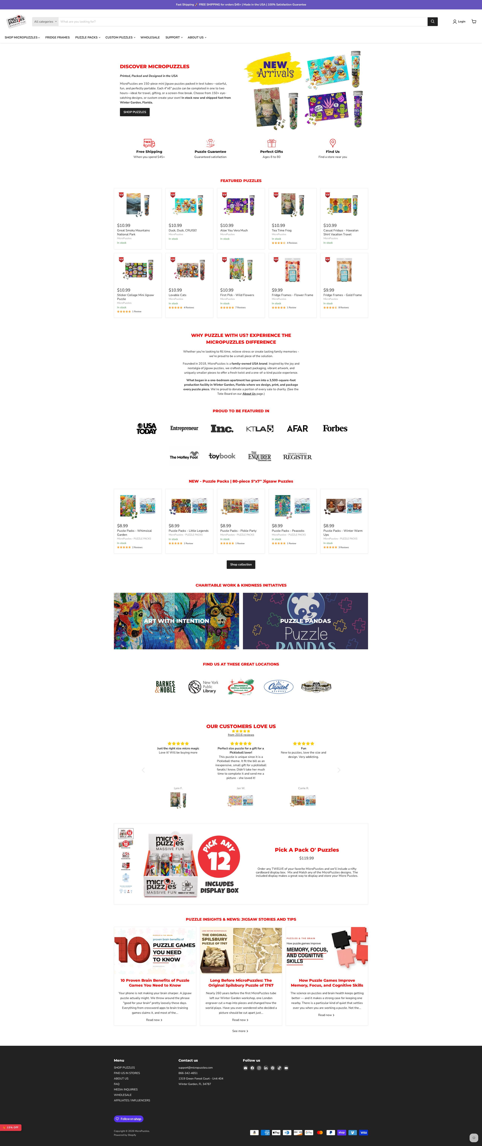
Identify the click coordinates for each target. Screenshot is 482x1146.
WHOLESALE (150, 37)
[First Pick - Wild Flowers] (241, 270)
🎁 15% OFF (10, 1127)
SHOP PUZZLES (135, 112)
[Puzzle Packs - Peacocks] (292, 506)
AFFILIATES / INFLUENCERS (132, 1100)
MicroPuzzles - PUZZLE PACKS (134, 538)
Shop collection (241, 564)
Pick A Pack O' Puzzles (307, 850)
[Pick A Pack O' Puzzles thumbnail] (125, 834)
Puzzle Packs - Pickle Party (238, 531)
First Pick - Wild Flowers (237, 295)
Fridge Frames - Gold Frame (342, 295)
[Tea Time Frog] (292, 205)
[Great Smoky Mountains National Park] (138, 205)
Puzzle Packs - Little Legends (189, 531)
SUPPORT (173, 37)
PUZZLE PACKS (86, 37)
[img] (241, 731)
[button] (144, 770)
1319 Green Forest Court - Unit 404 (200, 1078)
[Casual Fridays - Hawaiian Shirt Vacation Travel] (344, 205)
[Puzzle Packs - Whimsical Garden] (138, 506)
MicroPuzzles (124, 238)
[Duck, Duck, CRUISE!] (189, 205)
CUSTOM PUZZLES (119, 37)
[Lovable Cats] (189, 270)
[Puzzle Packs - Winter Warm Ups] (344, 506)
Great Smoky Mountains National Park (133, 232)
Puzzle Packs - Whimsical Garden (134, 533)
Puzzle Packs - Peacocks (288, 531)
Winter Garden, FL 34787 (194, 1084)
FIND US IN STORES (127, 1073)
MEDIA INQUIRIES (126, 1089)
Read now (153, 1020)
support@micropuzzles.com (195, 1067)
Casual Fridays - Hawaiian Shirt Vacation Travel (340, 232)
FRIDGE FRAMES (57, 37)
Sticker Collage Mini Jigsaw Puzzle (135, 297)
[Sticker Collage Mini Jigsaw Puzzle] (138, 270)
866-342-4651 (188, 1073)
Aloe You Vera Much (234, 230)
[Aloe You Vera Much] (241, 205)
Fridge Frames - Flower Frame (292, 295)
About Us (249, 394)
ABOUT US (196, 37)
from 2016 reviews (241, 735)
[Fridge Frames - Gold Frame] (344, 270)
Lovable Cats (177, 295)
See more (239, 1031)
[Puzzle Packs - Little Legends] (189, 506)
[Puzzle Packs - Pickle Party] (241, 506)
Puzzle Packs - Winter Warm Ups (343, 533)
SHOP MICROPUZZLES (21, 37)
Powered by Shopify (125, 1135)
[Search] (433, 21)
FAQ (117, 1084)
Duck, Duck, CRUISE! (183, 230)
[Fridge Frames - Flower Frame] (292, 270)
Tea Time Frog (281, 230)
